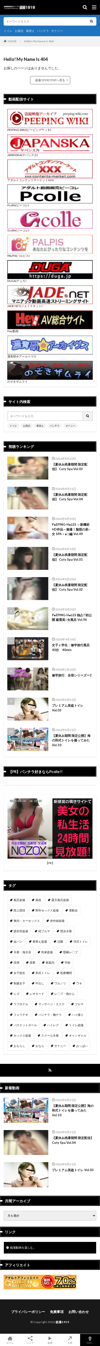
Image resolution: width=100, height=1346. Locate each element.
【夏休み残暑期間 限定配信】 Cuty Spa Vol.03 (69, 466)
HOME (12, 41)
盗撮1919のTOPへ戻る (50, 80)
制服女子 (19, 983)
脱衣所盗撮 (21, 931)
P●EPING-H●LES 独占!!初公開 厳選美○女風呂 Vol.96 (72, 617)
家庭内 (50, 962)
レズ (16, 993)
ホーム (10, 1342)
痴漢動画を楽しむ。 (23, 1247)
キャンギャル (77, 1035)
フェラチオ (21, 1015)
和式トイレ (42, 973)
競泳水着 (66, 931)
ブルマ (79, 1004)
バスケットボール (25, 1025)
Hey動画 (12, 331)
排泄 (16, 962)
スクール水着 (50, 1035)
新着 (50, 1342)
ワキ (79, 983)
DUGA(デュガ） (17, 281)
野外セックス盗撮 (47, 910)
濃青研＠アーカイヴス (21, 356)
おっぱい (82, 1046)
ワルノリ (60, 983)
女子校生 (19, 973)
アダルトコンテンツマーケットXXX (30, 180)
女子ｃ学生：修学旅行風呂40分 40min (71, 647)
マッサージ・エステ (51, 1004)
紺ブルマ (44, 931)
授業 (32, 962)
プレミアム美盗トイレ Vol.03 (67, 707)
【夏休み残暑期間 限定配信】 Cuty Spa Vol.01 (69, 557)
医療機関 (66, 973)
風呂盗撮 (19, 900)
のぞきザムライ (17, 381)
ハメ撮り (77, 1015)
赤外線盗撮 (57, 921)
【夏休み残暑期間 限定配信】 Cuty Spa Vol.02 (69, 587)
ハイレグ (53, 1025)
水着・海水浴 (22, 952)
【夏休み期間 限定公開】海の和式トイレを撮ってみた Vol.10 (71, 740)
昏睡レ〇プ (70, 952)
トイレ (8, 31)
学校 (67, 962)
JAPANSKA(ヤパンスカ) (22, 155)
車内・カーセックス (27, 921)
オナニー (57, 31)
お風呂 (19, 31)
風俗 (38, 900)
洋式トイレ (80, 941)
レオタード (37, 993)
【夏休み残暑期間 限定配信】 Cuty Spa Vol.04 (69, 497)
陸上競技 (19, 910)
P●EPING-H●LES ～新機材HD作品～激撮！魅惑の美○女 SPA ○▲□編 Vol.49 (71, 529)
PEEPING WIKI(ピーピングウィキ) (29, 130)
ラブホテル (21, 1004)
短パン (18, 941)
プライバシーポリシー (28, 1312)
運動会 (73, 910)
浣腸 (60, 941)
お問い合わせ (78, 1312)
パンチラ (43, 31)
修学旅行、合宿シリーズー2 (72, 675)
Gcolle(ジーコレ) (18, 230)
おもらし (19, 1046)
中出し (39, 983)
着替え (30, 31)
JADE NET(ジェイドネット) (24, 306)
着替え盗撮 (40, 941)
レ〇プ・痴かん (64, 993)
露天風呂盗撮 (60, 900)
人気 (69, 1342)
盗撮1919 (62, 1322)
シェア (30, 1342)
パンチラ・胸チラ (50, 1015)
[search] (91, 21)
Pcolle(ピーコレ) (18, 205)
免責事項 (57, 1312)
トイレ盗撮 (76, 1025)
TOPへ (90, 1342)
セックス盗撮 (22, 1035)
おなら (39, 1046)
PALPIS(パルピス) (18, 256)
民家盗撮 (47, 952)
